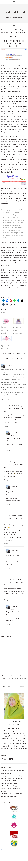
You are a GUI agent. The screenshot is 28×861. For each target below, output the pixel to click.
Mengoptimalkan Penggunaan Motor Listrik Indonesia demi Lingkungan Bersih (13, 387)
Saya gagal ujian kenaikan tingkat (12, 374)
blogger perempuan (14, 358)
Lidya (10, 462)
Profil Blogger (19, 353)
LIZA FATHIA (14, 12)
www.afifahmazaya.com (19, 89)
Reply (6, 426)
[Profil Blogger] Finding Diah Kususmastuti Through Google (5, 329)
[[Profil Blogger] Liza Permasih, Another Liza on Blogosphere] (18, 321)
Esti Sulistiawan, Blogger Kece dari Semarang (6, 346)
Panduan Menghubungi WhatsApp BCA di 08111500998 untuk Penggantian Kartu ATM (12, 379)
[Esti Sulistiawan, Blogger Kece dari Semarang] (6, 338)
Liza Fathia (20, 858)
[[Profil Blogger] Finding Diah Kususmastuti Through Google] (6, 321)
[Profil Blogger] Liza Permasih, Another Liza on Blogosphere (17, 329)
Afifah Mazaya (19, 356)
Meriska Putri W (14, 406)
